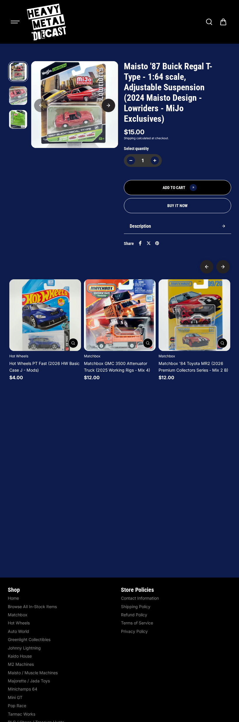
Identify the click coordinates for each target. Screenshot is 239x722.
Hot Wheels (19, 622)
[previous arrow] (41, 105)
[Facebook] (140, 243)
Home (13, 598)
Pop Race (17, 705)
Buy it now (177, 205)
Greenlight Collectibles (29, 639)
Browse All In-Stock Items (32, 606)
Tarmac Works (21, 714)
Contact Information (140, 598)
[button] (223, 21)
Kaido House (20, 656)
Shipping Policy (135, 606)
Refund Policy (134, 614)
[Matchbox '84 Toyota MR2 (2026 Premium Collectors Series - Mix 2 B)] (194, 315)
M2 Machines (21, 664)
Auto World (18, 631)
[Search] (209, 21)
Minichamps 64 (22, 688)
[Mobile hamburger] (15, 21)
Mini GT (15, 697)
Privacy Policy (134, 631)
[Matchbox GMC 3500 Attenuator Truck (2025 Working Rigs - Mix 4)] (120, 315)
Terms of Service (137, 622)
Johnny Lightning (24, 647)
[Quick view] (73, 343)
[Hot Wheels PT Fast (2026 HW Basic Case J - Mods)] (45, 315)
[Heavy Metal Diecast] (47, 22)
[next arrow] (108, 105)
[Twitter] (148, 243)
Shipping (130, 138)
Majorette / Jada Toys (29, 680)
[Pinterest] (157, 243)
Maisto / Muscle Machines (33, 672)
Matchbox (17, 614)
